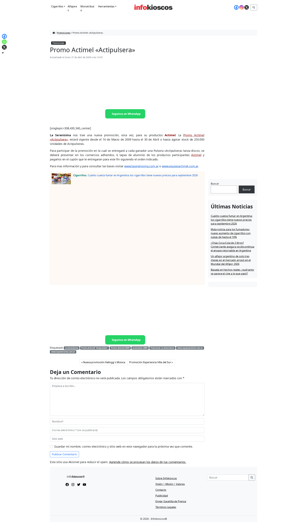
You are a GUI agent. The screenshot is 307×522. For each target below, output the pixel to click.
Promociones (64, 32)
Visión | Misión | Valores (170, 484)
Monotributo (87, 8)
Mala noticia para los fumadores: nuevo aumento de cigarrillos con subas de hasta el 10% (231, 233)
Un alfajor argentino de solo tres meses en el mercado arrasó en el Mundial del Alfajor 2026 (231, 260)
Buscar (215, 183)
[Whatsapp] (4, 41)
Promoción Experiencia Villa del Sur (150, 362)
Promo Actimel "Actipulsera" (94, 348)
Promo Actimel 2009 (120, 348)
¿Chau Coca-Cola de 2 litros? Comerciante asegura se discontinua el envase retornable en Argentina (232, 246)
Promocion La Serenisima (162, 348)
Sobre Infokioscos (166, 478)
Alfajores (72, 8)
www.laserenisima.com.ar (141, 166)
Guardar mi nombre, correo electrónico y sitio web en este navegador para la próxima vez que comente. (123, 446)
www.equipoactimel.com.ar (180, 166)
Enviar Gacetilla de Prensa (170, 501)
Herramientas (106, 6)
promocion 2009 (140, 348)
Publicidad (161, 495)
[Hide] (3, 53)
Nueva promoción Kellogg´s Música (104, 362)
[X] (246, 7)
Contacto (160, 490)
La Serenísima (71, 348)
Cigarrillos (57, 6)
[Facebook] (236, 7)
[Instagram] (241, 7)
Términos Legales (165, 507)
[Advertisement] (127, 84)
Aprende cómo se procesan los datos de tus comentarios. (147, 462)
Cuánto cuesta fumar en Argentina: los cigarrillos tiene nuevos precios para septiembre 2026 (143, 175)
